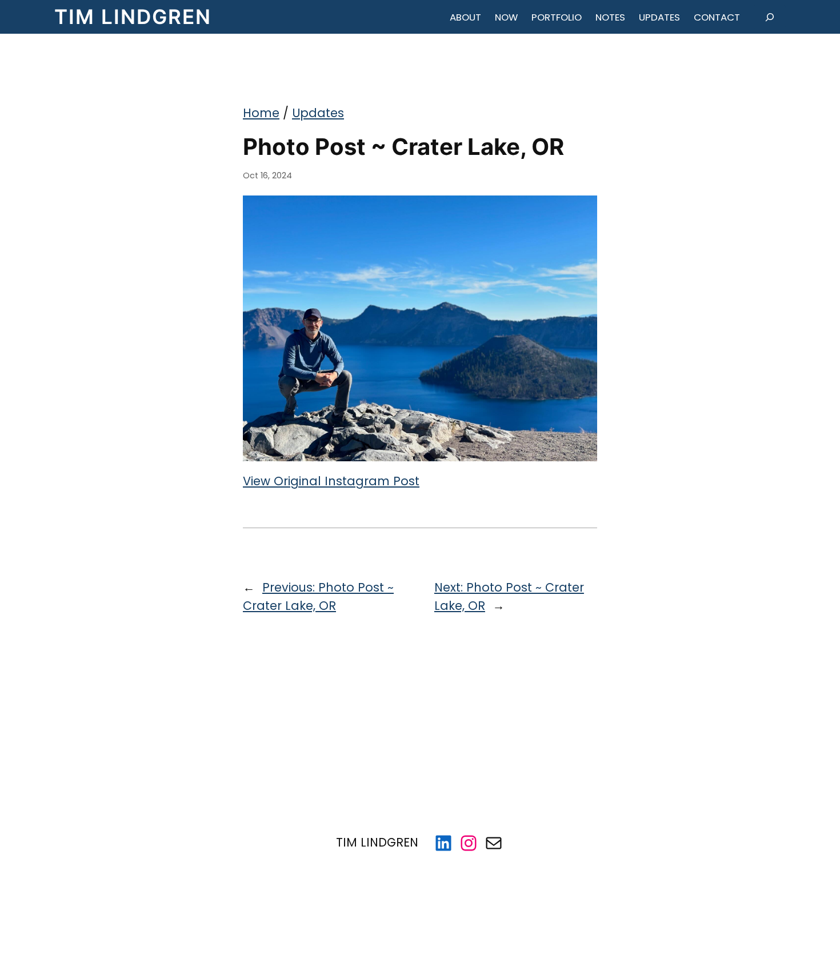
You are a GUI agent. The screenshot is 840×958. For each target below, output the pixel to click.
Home (261, 113)
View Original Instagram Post (331, 481)
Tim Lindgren (132, 17)
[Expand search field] (770, 17)
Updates (318, 113)
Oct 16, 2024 (267, 175)
